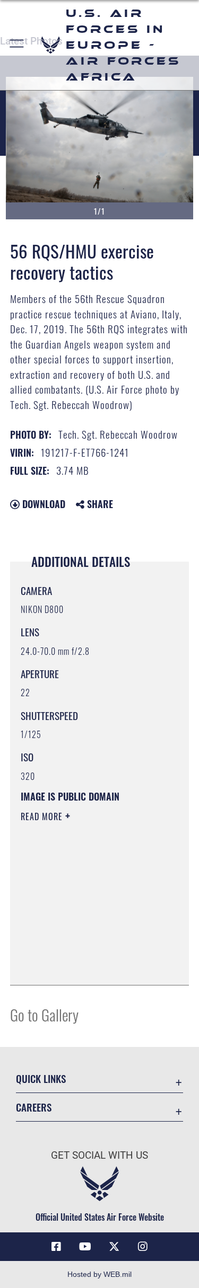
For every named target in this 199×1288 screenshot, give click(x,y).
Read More (43, 816)
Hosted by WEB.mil (99, 1274)
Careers (33, 1107)
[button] (17, 45)
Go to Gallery (44, 1014)
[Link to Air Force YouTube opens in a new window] (85, 1247)
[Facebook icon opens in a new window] (56, 1247)
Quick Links (41, 1078)
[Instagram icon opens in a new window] (143, 1247)
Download (42, 504)
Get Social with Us (99, 1155)
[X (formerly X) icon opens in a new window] (114, 1247)
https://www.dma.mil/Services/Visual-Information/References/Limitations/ (85, 950)
